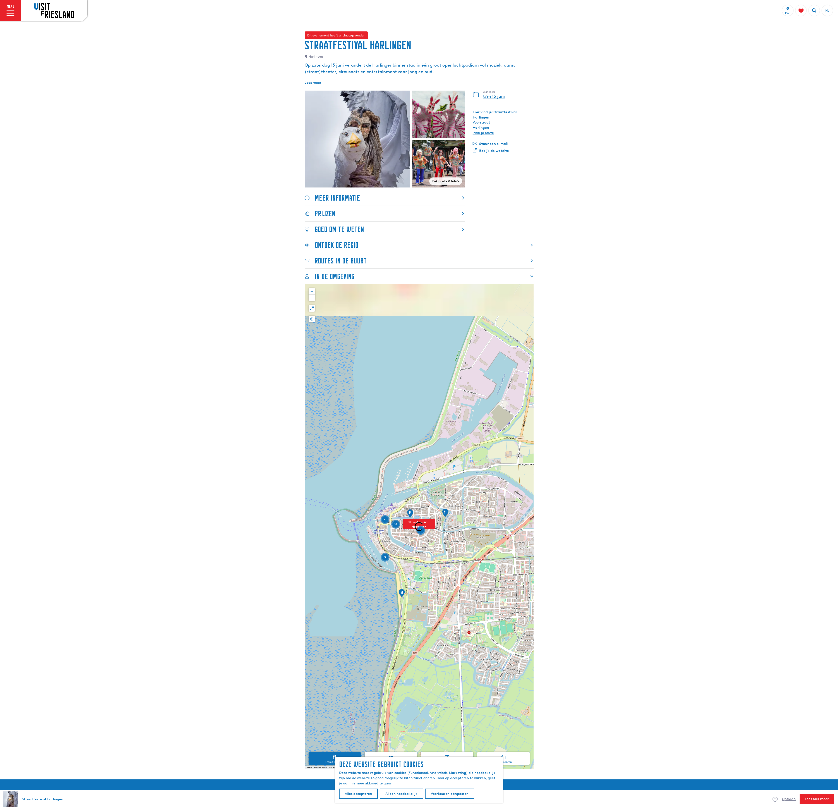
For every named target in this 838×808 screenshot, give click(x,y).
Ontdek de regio (336, 245)
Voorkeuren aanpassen (450, 794)
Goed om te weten (339, 229)
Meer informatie (337, 198)
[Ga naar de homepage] (54, 10)
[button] (410, 514)
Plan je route (483, 133)
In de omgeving (334, 276)
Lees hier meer (817, 799)
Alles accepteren (358, 794)
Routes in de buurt (341, 260)
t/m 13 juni (494, 96)
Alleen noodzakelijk (401, 794)
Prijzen (325, 213)
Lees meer (313, 83)
